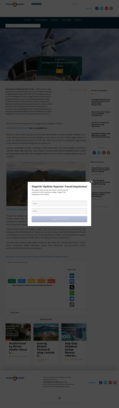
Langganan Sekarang (59, 219)
